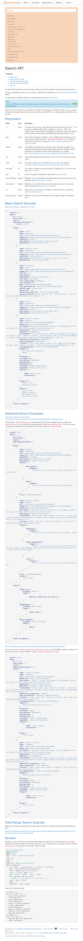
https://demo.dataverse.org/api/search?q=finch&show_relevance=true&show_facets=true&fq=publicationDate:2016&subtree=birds (34, 418)
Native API (11, 37)
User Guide (10, 16)
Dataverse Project (13, 2)
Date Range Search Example (19, 83)
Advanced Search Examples (19, 81)
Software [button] (59, 3)
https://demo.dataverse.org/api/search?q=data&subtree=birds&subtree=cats (49, 153)
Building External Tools (14, 46)
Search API (11, 32)
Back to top (74, 929)
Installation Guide (12, 54)
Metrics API (11, 39)
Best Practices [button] (47, 3)
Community (35, 3)
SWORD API (11, 42)
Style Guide (10, 60)
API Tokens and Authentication (17, 29)
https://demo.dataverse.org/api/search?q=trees (20, 207)
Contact (68, 3)
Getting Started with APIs (15, 27)
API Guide (10, 22)
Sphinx (7, 931)
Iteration (12, 85)
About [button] (26, 3)
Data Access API (13, 34)
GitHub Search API (51, 97)
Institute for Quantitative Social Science (28, 929)
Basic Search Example (17, 79)
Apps (9, 49)
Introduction (11, 24)
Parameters (13, 77)
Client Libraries (12, 44)
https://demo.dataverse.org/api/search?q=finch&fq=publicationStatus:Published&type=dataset (35, 646)
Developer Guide (12, 57)
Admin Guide (11, 19)
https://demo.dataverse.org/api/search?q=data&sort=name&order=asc (47, 165)
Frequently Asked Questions (16, 51)
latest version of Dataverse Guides (56, 933)
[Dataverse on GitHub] (56, 929)
